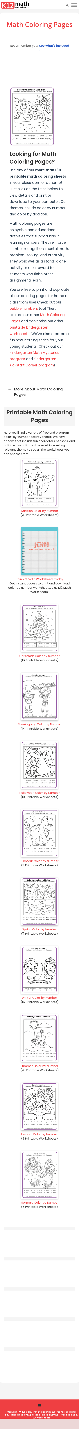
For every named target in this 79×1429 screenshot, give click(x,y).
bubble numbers (24, 308)
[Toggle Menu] (74, 5)
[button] (39, 392)
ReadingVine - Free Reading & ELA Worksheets (55, 1416)
